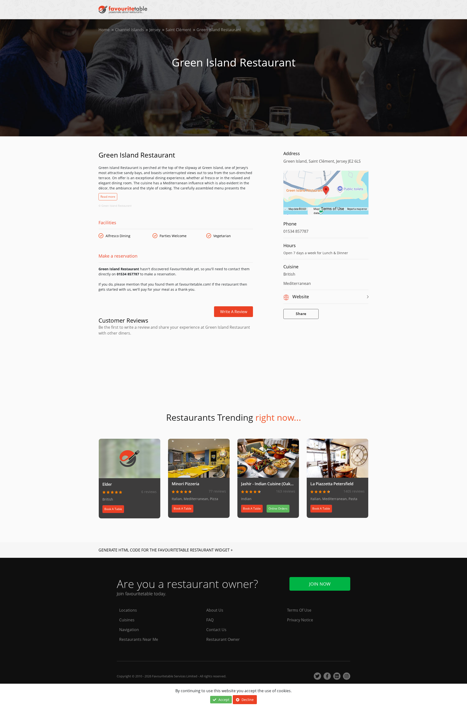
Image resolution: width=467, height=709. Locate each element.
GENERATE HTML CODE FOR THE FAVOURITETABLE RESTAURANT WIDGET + (166, 550)
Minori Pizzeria (185, 483)
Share (301, 314)
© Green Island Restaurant (115, 205)
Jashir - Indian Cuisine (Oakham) (270, 483)
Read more (107, 197)
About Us (214, 610)
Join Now (320, 584)
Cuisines (127, 620)
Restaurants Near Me (138, 639)
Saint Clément (178, 29)
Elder (107, 484)
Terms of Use (332, 208)
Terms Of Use (299, 610)
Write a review (233, 311)
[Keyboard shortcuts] (285, 209)
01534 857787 (295, 231)
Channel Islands (129, 29)
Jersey (154, 29)
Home (104, 29)
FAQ (210, 620)
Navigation (129, 629)
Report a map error (357, 209)
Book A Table (113, 509)
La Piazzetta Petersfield (331, 483)
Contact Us (216, 629)
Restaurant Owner (223, 639)
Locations (128, 610)
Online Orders (278, 508)
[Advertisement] (176, 356)
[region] (325, 195)
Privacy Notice (300, 620)
